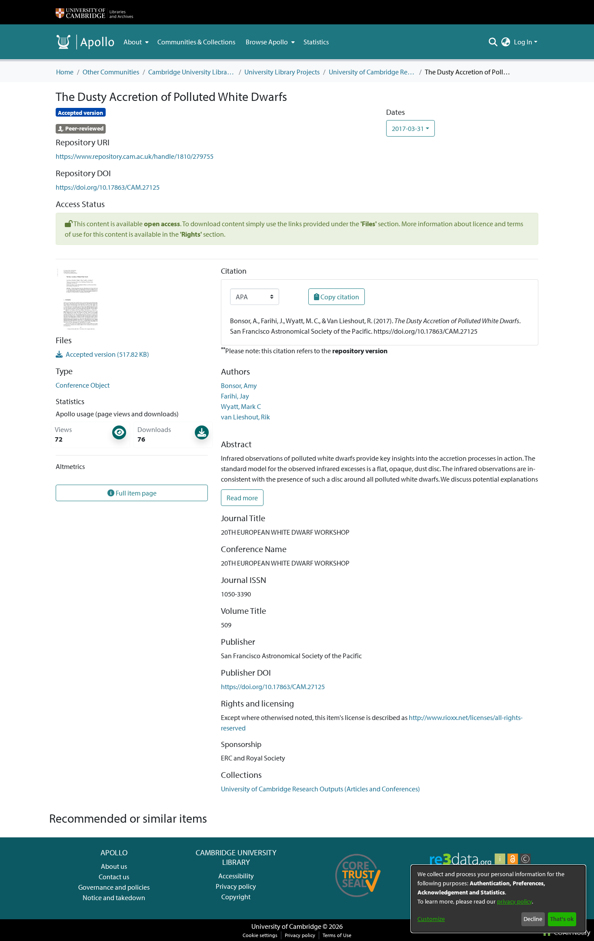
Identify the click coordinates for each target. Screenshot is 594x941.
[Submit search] (493, 42)
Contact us (114, 876)
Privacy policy (236, 886)
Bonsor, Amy (239, 385)
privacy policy (514, 901)
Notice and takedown (114, 897)
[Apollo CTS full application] (358, 900)
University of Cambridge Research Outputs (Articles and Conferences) (372, 71)
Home (64, 71)
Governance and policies (114, 887)
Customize (431, 919)
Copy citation (339, 296)
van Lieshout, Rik (245, 416)
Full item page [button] (135, 493)
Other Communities (111, 71)
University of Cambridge (286, 926)
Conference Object (83, 385)
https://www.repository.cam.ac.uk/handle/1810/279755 (135, 156)
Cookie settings (260, 935)
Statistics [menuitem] (316, 41)
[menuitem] (135, 41)
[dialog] (498, 898)
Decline (533, 919)
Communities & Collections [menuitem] (196, 41)
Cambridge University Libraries (191, 71)
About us (114, 866)
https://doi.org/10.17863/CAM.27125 (108, 187)
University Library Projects (282, 71)
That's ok (562, 919)
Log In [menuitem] (523, 41)
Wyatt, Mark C (241, 406)
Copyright (235, 896)
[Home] (94, 12)
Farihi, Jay (235, 396)
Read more (242, 497)
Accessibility (236, 875)
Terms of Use (337, 935)
